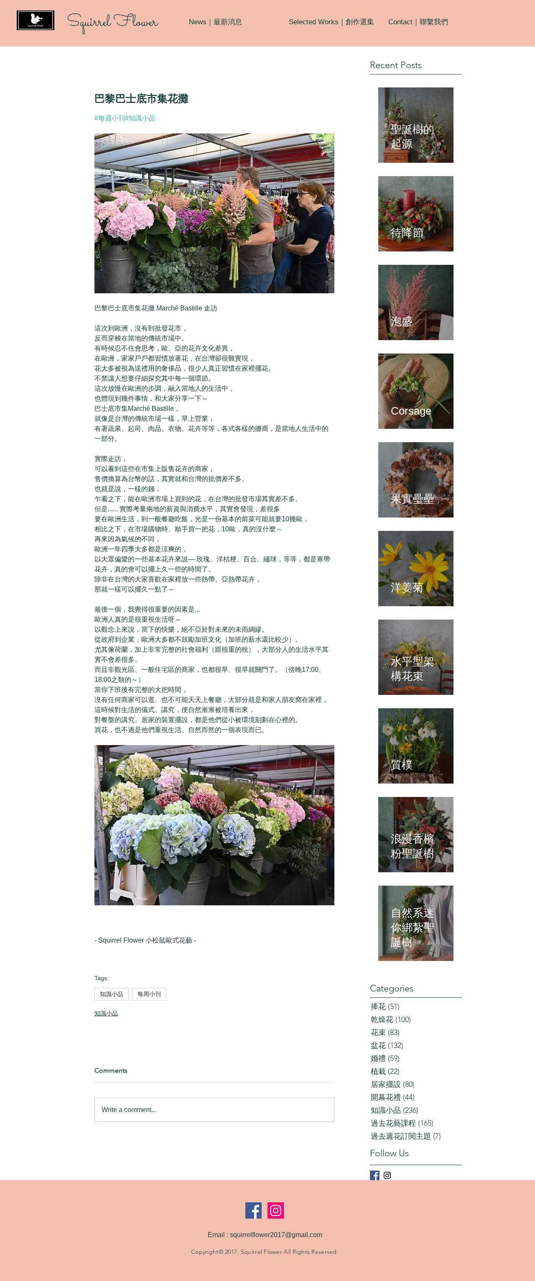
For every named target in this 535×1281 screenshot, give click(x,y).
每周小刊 (149, 994)
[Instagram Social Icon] (276, 1210)
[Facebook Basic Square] (375, 1175)
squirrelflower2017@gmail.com (276, 1234)
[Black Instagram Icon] (387, 1175)
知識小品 (111, 994)
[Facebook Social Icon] (253, 1210)
